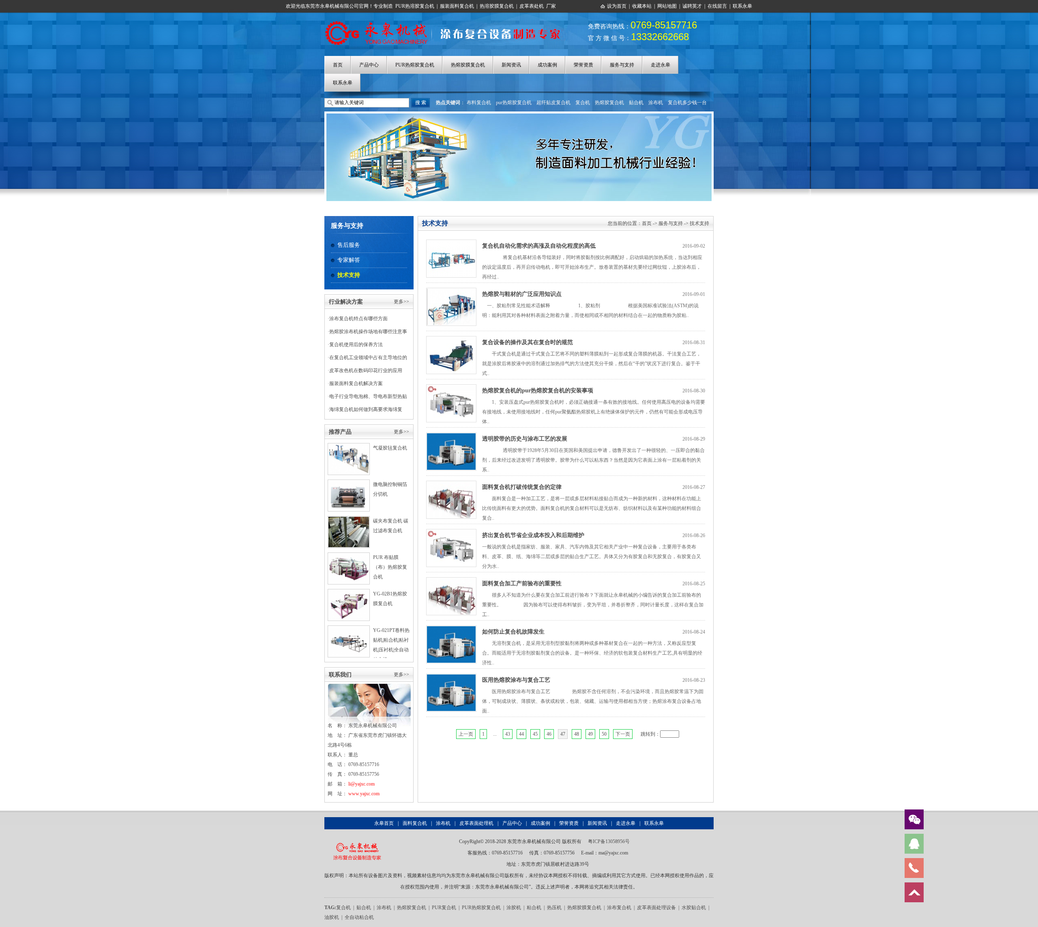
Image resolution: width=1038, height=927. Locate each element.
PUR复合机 (444, 907)
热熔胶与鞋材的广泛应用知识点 (522, 294)
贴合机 (636, 102)
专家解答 (348, 260)
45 (535, 734)
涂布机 (655, 102)
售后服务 (348, 245)
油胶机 (331, 917)
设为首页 (616, 6)
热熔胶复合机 (609, 102)
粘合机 (534, 907)
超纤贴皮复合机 (553, 102)
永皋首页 (384, 823)
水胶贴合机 (694, 907)
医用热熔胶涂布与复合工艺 (516, 680)
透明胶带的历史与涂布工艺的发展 (524, 439)
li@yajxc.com (361, 784)
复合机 (582, 102)
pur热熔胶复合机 (514, 102)
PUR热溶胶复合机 (414, 6)
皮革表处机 (531, 6)
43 (507, 734)
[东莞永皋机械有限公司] (357, 841)
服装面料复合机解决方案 (356, 383)
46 (549, 734)
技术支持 (348, 275)
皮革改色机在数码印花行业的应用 (365, 370)
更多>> (401, 301)
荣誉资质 (583, 65)
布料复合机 (479, 102)
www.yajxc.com (364, 793)
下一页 (623, 734)
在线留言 (717, 6)
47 (562, 734)
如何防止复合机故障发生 (513, 632)
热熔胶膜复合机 (468, 65)
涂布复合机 (619, 907)
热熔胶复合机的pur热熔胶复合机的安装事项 (537, 390)
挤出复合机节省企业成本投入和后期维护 (533, 535)
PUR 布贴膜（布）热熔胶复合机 (390, 567)
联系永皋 (742, 6)
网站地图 (667, 6)
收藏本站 (642, 6)
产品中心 (369, 65)
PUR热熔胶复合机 (414, 65)
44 (521, 734)
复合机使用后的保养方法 (356, 344)
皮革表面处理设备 (656, 907)
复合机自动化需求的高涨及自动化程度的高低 (539, 246)
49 (590, 734)
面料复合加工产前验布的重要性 (522, 583)
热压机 (554, 907)
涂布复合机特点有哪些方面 (358, 318)
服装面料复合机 (457, 6)
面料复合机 (415, 823)
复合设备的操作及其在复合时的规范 (527, 342)
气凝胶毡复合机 (390, 448)
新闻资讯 (511, 65)
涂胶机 (513, 907)
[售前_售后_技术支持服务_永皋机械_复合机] (447, 21)
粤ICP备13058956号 (609, 841)
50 (604, 734)
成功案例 (547, 65)
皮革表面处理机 (476, 823)
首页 (338, 65)
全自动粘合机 (359, 917)
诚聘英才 (692, 6)
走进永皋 (660, 65)
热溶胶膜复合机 (497, 6)
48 (576, 734)
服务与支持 (622, 65)
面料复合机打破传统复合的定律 (522, 487)
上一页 (466, 734)
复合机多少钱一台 (687, 102)
